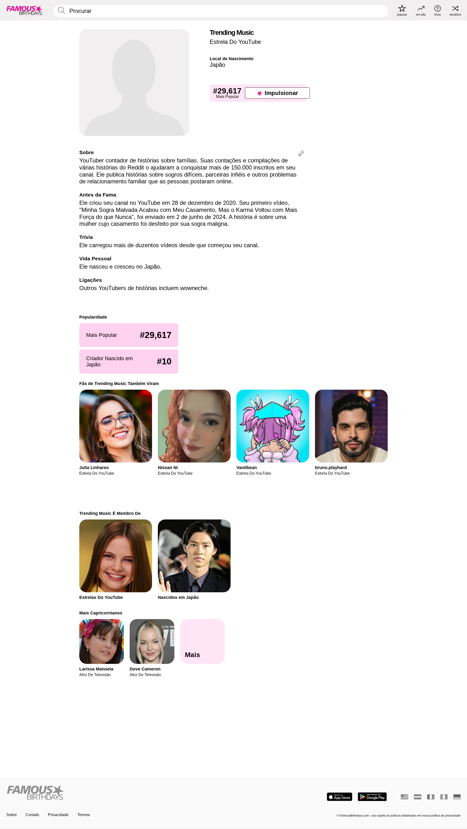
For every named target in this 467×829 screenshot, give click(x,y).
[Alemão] (457, 796)
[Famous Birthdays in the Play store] (372, 796)
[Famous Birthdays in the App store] (339, 796)
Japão (217, 64)
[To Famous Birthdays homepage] (24, 10)
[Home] (118, 793)
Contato (32, 815)
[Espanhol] (417, 796)
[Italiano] (444, 796)
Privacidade (58, 815)
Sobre (11, 815)
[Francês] (430, 796)
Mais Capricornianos (100, 612)
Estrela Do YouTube (235, 41)
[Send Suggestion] (301, 154)
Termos (83, 815)
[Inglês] (404, 796)
